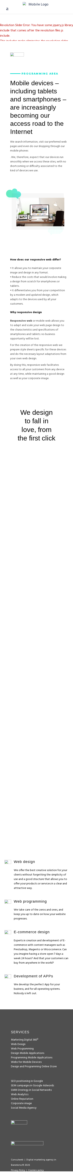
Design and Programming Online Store (34, 1066)
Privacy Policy (18, 1170)
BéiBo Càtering (36, 793)
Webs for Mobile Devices (26, 1062)
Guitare (37, 635)
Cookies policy (36, 1170)
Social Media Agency (23, 1108)
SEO (23, 525)
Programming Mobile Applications (31, 1057)
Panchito (36, 672)
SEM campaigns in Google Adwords (32, 1085)
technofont (36, 724)
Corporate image (21, 1103)
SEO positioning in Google (27, 1081)
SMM (33, 525)
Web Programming (36, 530)
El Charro (36, 599)
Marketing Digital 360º (24, 1040)
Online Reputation (22, 1099)
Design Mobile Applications (27, 1053)
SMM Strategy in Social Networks (31, 1090)
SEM (14, 525)
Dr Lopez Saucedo (36, 517)
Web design (50, 525)
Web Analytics (19, 1094)
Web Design (18, 1044)
